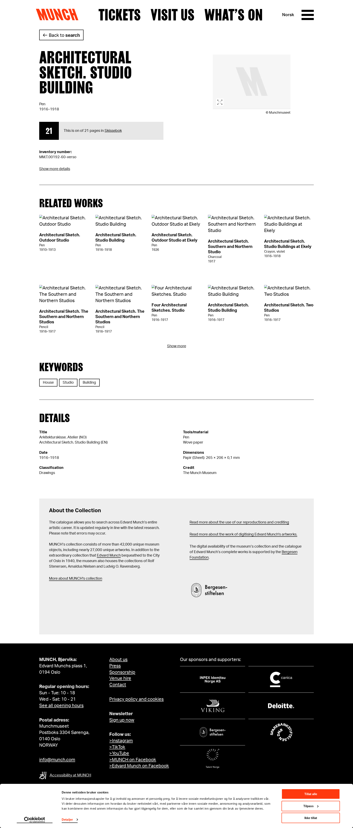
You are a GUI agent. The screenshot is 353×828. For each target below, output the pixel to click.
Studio (68, 382)
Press (115, 666)
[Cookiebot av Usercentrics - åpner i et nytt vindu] (35, 820)
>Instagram (121, 740)
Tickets (119, 15)
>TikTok (117, 747)
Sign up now (121, 720)
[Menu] (308, 15)
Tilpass (308, 806)
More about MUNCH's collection (75, 578)
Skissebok (113, 131)
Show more (176, 346)
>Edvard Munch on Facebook (139, 766)
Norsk (288, 15)
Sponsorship (122, 672)
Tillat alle (310, 794)
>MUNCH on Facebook (132, 759)
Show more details (54, 169)
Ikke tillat (310, 818)
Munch (59, 14)
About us (118, 659)
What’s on (233, 15)
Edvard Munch (109, 555)
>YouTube (119, 753)
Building (89, 382)
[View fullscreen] (251, 82)
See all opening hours (61, 705)
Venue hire (120, 678)
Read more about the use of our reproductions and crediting (239, 522)
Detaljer (67, 819)
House (48, 382)
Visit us (172, 15)
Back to (64, 35)
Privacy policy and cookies (136, 699)
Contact (117, 684)
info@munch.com (57, 759)
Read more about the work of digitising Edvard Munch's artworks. (243, 534)
